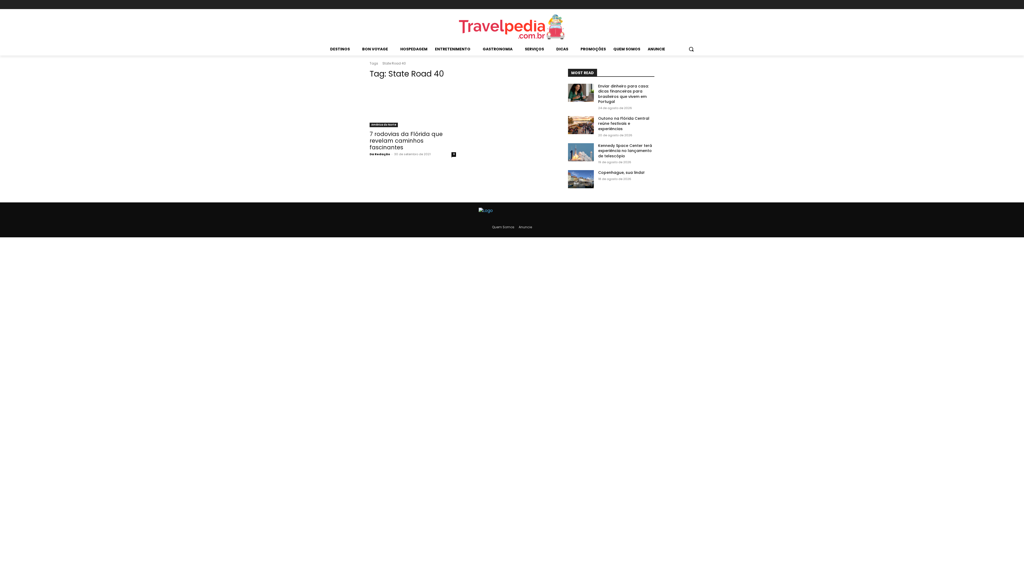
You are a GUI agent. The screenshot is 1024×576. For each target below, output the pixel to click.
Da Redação (380, 154)
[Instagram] (642, 5)
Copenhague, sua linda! (621, 172)
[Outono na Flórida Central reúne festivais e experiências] (581, 125)
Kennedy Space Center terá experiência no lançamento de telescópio (625, 151)
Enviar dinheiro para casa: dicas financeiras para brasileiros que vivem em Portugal (623, 94)
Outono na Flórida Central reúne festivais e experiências (623, 123)
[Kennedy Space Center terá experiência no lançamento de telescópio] (581, 152)
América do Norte (383, 125)
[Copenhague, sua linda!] (581, 179)
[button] (691, 49)
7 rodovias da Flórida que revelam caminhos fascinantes (406, 140)
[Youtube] (651, 5)
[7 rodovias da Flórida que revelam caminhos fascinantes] (413, 105)
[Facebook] (633, 5)
